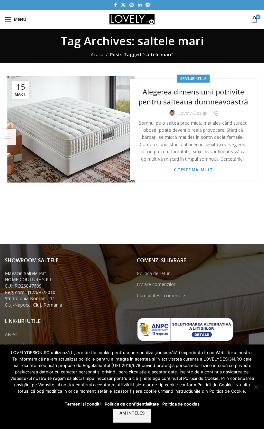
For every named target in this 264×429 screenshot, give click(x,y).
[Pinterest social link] (131, 5)
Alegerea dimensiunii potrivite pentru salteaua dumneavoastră (193, 96)
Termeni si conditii (83, 404)
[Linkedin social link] (140, 5)
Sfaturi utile (193, 78)
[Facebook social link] (115, 5)
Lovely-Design (193, 113)
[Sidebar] (8, 137)
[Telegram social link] (148, 5)
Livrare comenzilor (156, 284)
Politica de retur (153, 273)
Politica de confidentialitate (132, 404)
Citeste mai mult (193, 170)
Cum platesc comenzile (161, 295)
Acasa (97, 54)
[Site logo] (132, 19)
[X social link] (123, 5)
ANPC (11, 334)
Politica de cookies (181, 404)
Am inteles (132, 413)
